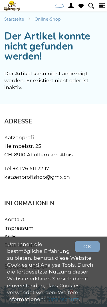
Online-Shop (48, 19)
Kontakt (14, 219)
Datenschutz (62, 299)
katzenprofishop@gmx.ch (37, 177)
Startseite (14, 19)
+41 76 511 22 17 (31, 168)
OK (87, 246)
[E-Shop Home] (12, 5)
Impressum (19, 228)
